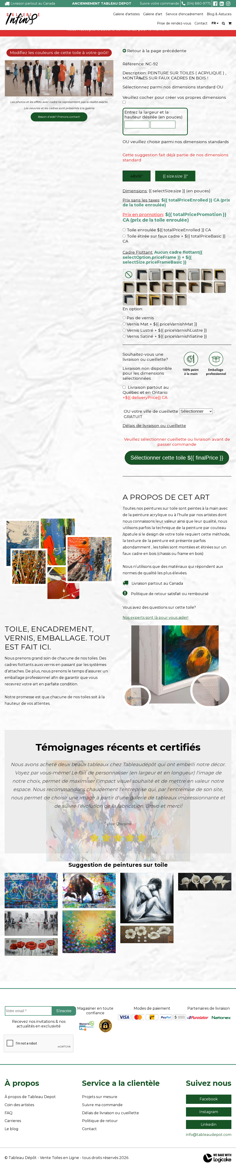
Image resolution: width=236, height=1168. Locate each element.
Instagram (208, 1112)
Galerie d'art (152, 14)
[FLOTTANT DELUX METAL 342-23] (181, 299)
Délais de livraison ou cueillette (154, 425)
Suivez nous (208, 1083)
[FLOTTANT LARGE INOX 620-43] (168, 287)
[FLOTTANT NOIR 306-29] (142, 274)
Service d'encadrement (184, 14)
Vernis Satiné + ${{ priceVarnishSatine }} (166, 336)
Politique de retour (100, 1121)
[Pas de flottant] (129, 274)
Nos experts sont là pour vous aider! (155, 617)
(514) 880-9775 (199, 3)
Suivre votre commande (159, 4)
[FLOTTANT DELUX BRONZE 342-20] (142, 299)
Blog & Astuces (219, 14)
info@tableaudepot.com (208, 1134)
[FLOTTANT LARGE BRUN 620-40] (194, 287)
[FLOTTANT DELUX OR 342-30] (155, 299)
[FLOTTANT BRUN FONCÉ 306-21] (142, 287)
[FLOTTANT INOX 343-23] (168, 274)
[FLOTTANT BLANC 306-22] (155, 274)
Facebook (209, 1099)
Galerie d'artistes (126, 14)
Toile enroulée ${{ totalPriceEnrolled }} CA (168, 229)
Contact (201, 23)
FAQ (8, 1113)
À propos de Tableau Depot (30, 1097)
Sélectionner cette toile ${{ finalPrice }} (176, 458)
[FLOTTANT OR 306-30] (220, 274)
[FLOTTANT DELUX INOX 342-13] (168, 299)
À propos (22, 1083)
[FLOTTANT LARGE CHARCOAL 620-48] (181, 287)
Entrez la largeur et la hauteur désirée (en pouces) (153, 115)
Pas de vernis (140, 317)
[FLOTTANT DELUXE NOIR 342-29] (207, 287)
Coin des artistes (19, 1105)
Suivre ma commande (102, 1105)
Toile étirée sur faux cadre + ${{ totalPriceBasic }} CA (174, 239)
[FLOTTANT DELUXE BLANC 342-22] (220, 287)
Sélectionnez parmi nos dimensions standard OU (173, 86)
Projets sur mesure (99, 1097)
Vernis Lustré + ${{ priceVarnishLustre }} (166, 330)
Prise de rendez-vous (174, 23)
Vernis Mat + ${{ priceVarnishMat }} (161, 324)
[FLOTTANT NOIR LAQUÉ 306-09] (181, 274)
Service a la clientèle (121, 1083)
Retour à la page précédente (156, 50)
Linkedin (208, 1124)
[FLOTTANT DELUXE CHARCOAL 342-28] (129, 299)
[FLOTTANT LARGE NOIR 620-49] (155, 287)
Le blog (11, 1129)
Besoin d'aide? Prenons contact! (59, 116)
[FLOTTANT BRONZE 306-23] (129, 287)
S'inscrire (63, 1011)
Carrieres (13, 1121)
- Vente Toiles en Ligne (58, 1158)
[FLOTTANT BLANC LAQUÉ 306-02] (194, 274)
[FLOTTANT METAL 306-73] (207, 274)
